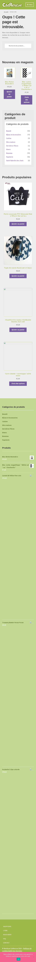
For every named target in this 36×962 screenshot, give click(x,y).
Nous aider (7, 934)
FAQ (4, 938)
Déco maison (10, 142)
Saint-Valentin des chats (14, 160)
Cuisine (8, 138)
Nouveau (9, 153)
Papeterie (9, 157)
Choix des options (26, 99)
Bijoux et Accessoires (13, 135)
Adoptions (7, 926)
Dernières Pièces (12, 146)
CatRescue (14, 918)
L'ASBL (5, 930)
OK (18, 959)
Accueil (6, 12)
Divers (8, 149)
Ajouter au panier (9, 94)
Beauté (8, 131)
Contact (6, 943)
